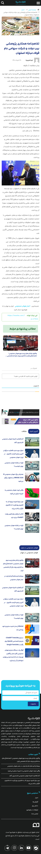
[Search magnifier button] (2, 3)
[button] (38, 3)
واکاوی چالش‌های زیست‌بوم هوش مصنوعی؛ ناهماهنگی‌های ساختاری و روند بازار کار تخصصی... (21, 354)
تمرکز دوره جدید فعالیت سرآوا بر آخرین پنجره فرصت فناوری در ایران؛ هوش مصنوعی (13, 454)
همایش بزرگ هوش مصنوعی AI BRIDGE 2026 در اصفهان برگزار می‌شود (13, 477)
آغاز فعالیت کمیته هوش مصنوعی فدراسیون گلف (24, 776)
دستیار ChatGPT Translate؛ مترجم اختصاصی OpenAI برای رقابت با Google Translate (14, 641)
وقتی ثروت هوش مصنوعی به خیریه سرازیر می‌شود (24, 771)
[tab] (33, 431)
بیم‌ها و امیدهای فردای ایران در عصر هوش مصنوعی (23, 766)
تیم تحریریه (29, 60)
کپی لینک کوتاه (32, 315)
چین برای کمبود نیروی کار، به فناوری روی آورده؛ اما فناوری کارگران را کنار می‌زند (14, 505)
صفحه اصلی (32, 10)
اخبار (22, 10)
